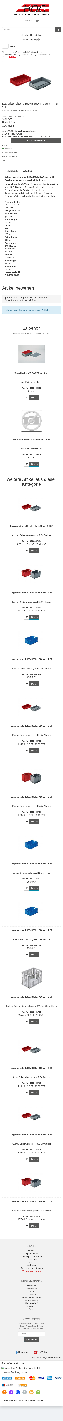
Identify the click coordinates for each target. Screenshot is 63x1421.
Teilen (4, 160)
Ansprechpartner (31, 1253)
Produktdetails (11, 171)
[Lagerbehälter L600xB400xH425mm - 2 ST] (31, 778)
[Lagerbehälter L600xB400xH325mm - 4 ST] (31, 574)
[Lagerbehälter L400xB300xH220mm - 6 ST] (31, 707)
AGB (31, 1291)
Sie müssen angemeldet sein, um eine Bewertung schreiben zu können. (26, 299)
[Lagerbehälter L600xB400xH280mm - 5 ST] (31, 1182)
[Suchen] (58, 29)
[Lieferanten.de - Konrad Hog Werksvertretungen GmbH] (20, 1368)
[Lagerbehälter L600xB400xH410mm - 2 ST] (31, 978)
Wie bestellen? (31, 1303)
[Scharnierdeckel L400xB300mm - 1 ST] (31, 421)
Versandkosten (55, 1357)
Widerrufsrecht (31, 1300)
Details (34, 397)
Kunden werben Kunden (31, 1268)
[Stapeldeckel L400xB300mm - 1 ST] (31, 354)
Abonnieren (31, 1339)
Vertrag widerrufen (31, 1271)
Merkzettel (31, 1265)
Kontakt (31, 1250)
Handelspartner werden (31, 1256)
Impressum (31, 1288)
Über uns (31, 1285)
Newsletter (31, 1306)
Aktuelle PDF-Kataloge (31, 35)
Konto (31, 1262)
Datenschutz (31, 1294)
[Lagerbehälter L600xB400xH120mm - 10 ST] (31, 507)
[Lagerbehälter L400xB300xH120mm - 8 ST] (31, 1049)
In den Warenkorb (36, 140)
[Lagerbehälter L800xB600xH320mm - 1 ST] (31, 640)
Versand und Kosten (31, 1297)
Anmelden (28, 21)
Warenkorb (32, 1259)
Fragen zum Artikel (9, 156)
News (31, 1309)
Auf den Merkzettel (9, 152)
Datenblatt (27, 171)
